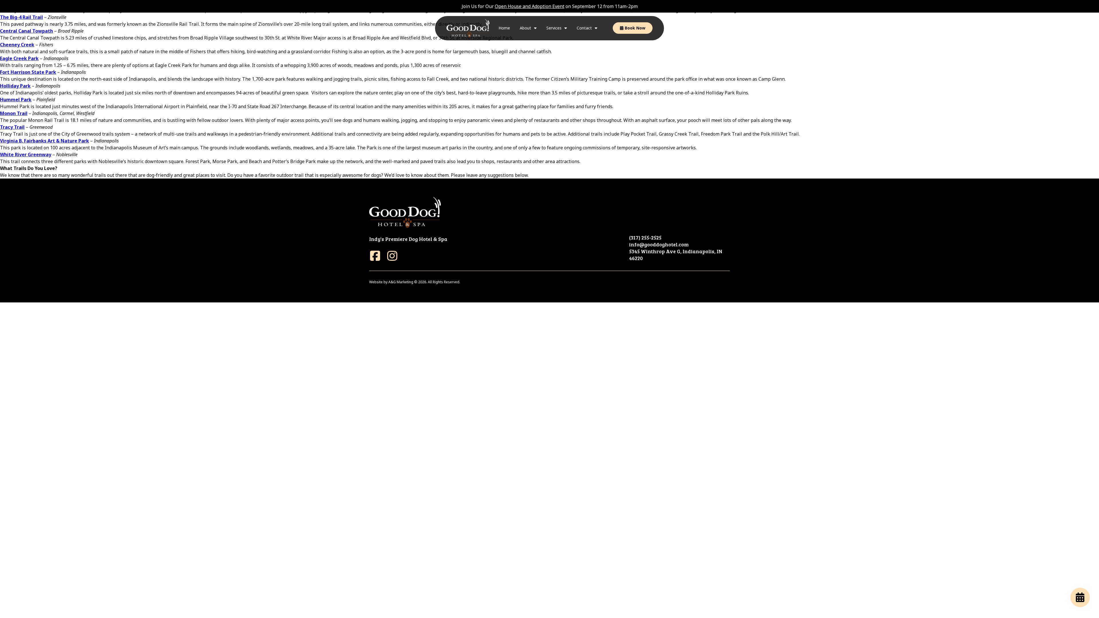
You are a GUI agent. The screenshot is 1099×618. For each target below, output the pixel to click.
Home (504, 28)
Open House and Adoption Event (529, 6)
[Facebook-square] (375, 256)
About (525, 28)
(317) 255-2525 (645, 237)
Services (554, 28)
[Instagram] (392, 256)
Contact (584, 28)
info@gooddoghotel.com (659, 244)
